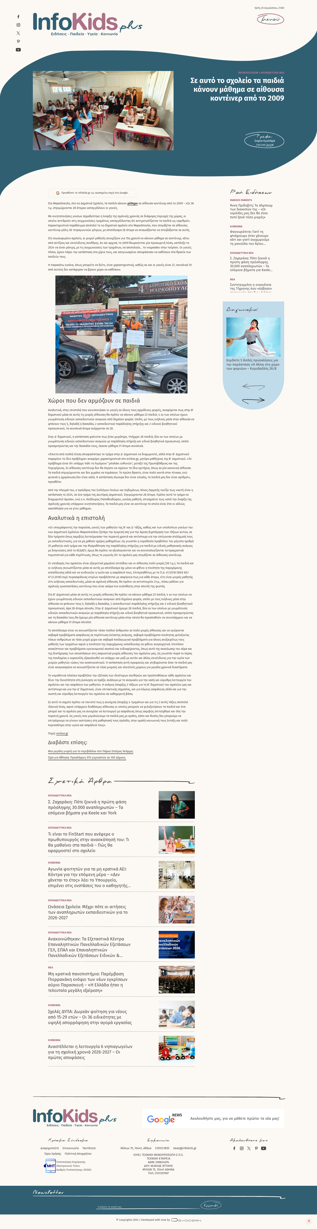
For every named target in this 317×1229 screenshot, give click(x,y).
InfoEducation (248, 72)
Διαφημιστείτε (50, 1148)
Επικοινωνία (71, 1148)
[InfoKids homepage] (88, 24)
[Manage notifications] (309, 1221)
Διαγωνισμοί (241, 309)
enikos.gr (62, 733)
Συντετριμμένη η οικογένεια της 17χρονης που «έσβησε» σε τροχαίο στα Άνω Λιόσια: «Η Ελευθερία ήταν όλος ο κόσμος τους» (251, 291)
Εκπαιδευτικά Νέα (272, 72)
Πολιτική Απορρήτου (78, 1153)
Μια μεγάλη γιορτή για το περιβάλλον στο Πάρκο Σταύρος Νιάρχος (90, 751)
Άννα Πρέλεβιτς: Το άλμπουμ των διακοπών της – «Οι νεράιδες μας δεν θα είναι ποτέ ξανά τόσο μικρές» (251, 211)
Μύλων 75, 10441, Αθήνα (136, 1148)
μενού (270, 19)
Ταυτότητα (89, 1148)
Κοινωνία (54, 862)
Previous (253, 387)
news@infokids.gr (184, 1148)
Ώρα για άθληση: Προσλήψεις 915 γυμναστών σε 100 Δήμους (87, 757)
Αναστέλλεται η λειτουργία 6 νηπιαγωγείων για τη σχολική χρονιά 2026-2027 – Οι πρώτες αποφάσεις (90, 1052)
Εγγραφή (211, 1205)
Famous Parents (241, 200)
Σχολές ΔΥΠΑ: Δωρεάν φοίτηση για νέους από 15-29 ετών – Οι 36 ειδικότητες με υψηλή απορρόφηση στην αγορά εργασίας (90, 1017)
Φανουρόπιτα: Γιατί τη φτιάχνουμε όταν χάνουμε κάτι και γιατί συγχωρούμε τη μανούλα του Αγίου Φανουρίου (249, 238)
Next (253, 401)
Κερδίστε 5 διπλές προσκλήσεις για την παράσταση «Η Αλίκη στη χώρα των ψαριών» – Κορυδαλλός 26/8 (252, 364)
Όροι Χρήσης (52, 1153)
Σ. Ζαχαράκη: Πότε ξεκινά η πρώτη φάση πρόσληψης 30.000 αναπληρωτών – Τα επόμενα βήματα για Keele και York (87, 807)
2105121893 (162, 1148)
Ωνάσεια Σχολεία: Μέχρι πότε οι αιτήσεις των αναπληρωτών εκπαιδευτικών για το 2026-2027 (88, 912)
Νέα (50, 967)
